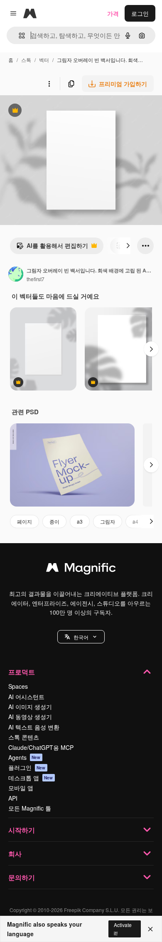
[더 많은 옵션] (49, 83)
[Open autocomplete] (18, 35)
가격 (113, 13)
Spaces (18, 686)
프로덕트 (21, 672)
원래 (48, 111)
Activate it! (123, 928)
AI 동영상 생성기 (30, 716)
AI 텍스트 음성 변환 (33, 727)
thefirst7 (35, 278)
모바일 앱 (20, 788)
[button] (81, 636)
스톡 (26, 59)
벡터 (44, 59)
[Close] (150, 929)
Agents (24, 757)
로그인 (140, 13)
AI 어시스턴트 (26, 696)
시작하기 (21, 830)
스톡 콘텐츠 (23, 737)
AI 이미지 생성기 (30, 706)
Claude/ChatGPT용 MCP (41, 747)
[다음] (127, 245)
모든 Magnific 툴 (29, 808)
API (12, 798)
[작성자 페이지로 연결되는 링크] (15, 275)
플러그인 (27, 767)
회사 (15, 853)
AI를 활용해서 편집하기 (52, 247)
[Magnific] (81, 569)
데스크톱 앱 (30, 778)
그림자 (107, 521)
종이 (54, 521)
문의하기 (21, 877)
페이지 (24, 521)
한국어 (81, 636)
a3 (80, 521)
